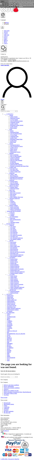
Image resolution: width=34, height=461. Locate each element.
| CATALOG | (8, 114)
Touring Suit (13, 263)
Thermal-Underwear (13, 198)
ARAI (8, 318)
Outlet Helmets (10, 301)
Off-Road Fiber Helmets (16, 164)
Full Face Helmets (14, 159)
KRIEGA (9, 338)
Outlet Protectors (11, 302)
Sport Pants (13, 243)
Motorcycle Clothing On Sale (11, 390)
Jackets (10, 115)
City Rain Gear (14, 236)
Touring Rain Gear (15, 270)
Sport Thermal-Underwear (16, 254)
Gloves (10, 143)
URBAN (10, 225)
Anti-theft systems (14, 222)
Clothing (12, 214)
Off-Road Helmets (14, 291)
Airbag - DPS (13, 174)
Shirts (11, 200)
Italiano (7, 22)
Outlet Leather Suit (11, 300)
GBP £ (5, 39)
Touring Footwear (14, 267)
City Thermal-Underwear (16, 238)
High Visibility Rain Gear (16, 197)
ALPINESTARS (11, 316)
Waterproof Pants (14, 132)
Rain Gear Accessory (15, 192)
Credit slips (6, 407)
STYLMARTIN (11, 357)
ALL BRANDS (9, 312)
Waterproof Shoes (14, 188)
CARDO (9, 322)
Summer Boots (14, 181)
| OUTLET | (8, 294)
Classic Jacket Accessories (16, 284)
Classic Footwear (14, 283)
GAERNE (9, 328)
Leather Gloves (14, 147)
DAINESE (9, 325)
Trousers (12, 201)
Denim (12, 130)
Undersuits (12, 202)
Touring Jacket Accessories (17, 269)
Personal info (7, 402)
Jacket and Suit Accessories (14, 211)
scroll (2, 432)
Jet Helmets (13, 161)
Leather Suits (11, 167)
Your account (4, 397)
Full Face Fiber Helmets (16, 160)
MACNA (9, 339)
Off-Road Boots (14, 293)
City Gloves (13, 229)
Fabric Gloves (13, 149)
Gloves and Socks (14, 208)
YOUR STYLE (9, 223)
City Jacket (13, 226)
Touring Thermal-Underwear (17, 271)
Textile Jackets (13, 126)
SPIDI (8, 356)
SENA (8, 349)
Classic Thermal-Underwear (17, 287)
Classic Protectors (14, 281)
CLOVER (9, 324)
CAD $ (6, 33)
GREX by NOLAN (12, 331)
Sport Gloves (13, 245)
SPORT (10, 240)
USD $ (5, 43)
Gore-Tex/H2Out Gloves (16, 146)
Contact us (6, 430)
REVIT (9, 345)
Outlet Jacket (10, 295)
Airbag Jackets (13, 116)
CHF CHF (6, 35)
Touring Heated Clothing (16, 273)
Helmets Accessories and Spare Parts (19, 166)
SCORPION (10, 347)
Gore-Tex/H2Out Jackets (16, 121)
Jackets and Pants (14, 207)
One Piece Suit (14, 169)
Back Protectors (14, 176)
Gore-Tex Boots (14, 183)
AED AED (6, 30)
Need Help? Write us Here (10, 393)
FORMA (9, 326)
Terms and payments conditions (12, 387)
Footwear (10, 180)
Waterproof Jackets (15, 118)
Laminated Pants (14, 136)
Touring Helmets (14, 264)
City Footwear (13, 233)
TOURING (11, 257)
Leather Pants (13, 138)
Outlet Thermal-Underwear (14, 308)
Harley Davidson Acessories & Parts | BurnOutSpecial (17, 392)
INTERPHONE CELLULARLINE (16, 333)
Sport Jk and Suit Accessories (17, 252)
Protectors (10, 173)
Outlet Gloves (10, 298)
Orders (5, 405)
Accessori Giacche (11, 305)
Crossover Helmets (15, 157)
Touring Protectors (14, 266)
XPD (8, 360)
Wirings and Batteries (15, 209)
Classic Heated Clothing (16, 288)
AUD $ (6, 32)
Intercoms (12, 218)
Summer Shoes (14, 187)
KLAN (9, 336)
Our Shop (6, 394)
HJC (8, 332)
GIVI (8, 329)
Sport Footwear (14, 250)
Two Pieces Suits (14, 170)
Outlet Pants (10, 297)
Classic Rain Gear (14, 285)
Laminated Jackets (14, 122)
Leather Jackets (14, 123)
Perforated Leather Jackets (16, 125)
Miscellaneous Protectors (16, 178)
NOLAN (9, 340)
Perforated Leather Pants (16, 139)
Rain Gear (11, 190)
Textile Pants (13, 140)
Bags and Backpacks (15, 219)
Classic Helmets (14, 280)
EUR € (5, 37)
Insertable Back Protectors (16, 177)
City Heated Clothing (15, 239)
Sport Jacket (13, 242)
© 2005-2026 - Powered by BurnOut (10, 459)
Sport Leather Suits (15, 246)
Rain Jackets (13, 194)
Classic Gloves (14, 278)
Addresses (6, 408)
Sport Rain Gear (14, 253)
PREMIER (9, 343)
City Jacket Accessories (16, 235)
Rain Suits (12, 191)
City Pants (12, 228)
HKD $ (6, 40)
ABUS (8, 314)
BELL (8, 319)
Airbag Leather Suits (15, 171)
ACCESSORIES (12, 216)
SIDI (8, 353)
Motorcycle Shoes (13, 185)
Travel (11, 221)
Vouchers (6, 410)
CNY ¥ (5, 36)
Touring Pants (13, 260)
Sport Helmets (13, 247)
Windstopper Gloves (15, 152)
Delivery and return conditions (11, 385)
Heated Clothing (12, 205)
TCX (8, 359)
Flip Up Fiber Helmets (15, 156)
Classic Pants (13, 277)
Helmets (10, 153)
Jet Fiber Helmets (14, 163)
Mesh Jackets (13, 128)
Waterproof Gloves (15, 145)
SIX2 (8, 354)
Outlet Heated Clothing (13, 309)
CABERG (9, 321)
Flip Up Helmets (14, 154)
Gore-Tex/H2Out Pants (16, 133)
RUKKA (9, 346)
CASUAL (11, 212)
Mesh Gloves (13, 150)
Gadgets (12, 215)
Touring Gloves (14, 262)
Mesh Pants (13, 142)
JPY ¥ (5, 42)
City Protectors (14, 232)
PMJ (8, 342)
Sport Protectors (14, 249)
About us (6, 389)
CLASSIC (11, 274)
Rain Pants (12, 195)
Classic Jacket (13, 276)
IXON (8, 335)
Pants (9, 129)
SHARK (9, 350)
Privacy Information (9, 386)
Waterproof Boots (14, 184)
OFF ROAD (11, 290)
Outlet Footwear (11, 304)
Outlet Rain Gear (11, 307)
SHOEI (9, 352)
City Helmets (13, 231)
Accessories (13, 204)
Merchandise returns (9, 404)
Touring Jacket (13, 259)
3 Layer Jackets (14, 119)
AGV (8, 315)
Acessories (9, 311)
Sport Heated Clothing (15, 256)
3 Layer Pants (13, 135)
